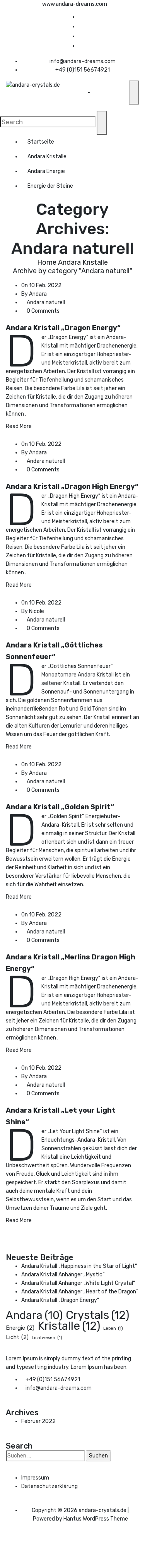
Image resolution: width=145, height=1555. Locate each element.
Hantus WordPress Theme (95, 1519)
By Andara (34, 294)
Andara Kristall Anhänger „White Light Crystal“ (78, 1283)
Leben (113, 1328)
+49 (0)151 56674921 (82, 70)
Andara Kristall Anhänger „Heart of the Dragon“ (79, 1291)
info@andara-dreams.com (82, 61)
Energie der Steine (50, 186)
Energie (20, 1327)
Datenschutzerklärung (49, 1486)
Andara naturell (46, 302)
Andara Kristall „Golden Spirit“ (60, 807)
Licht (17, 1337)
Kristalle (69, 1326)
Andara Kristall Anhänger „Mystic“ (63, 1274)
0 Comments (43, 311)
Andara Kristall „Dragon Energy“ (63, 328)
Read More (19, 426)
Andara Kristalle (47, 156)
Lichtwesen (47, 1337)
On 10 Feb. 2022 (41, 285)
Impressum (35, 1478)
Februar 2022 (38, 1421)
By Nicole (32, 611)
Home (46, 262)
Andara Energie (46, 171)
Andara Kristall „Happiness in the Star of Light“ (79, 1266)
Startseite (40, 142)
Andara (34, 1315)
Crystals (97, 1315)
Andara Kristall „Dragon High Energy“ (72, 486)
